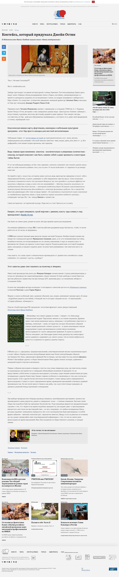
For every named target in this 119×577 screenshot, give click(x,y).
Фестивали (5, 458)
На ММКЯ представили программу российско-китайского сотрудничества (14, 536)
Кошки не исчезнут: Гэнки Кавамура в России (72, 523)
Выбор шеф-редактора (67, 458)
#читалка (24, 448)
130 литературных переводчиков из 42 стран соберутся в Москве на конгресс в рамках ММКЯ (14, 491)
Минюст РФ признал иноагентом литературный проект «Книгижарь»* (103, 133)
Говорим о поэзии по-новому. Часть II (42, 526)
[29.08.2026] (74, 460)
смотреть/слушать (52, 24)
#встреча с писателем (81, 535)
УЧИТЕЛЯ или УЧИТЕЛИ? (42, 479)
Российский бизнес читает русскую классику (103, 118)
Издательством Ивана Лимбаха (20, 310)
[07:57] (44, 460)
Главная (10, 452)
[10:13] (15, 460)
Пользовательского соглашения (81, 2)
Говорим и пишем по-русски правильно (41, 458)
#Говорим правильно (36, 488)
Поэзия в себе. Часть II (40, 522)
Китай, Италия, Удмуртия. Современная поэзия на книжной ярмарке (72, 481)
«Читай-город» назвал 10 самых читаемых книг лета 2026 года (103, 110)
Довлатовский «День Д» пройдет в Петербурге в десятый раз (104, 125)
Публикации (34, 502)
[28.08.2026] (15, 504)
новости (35, 24)
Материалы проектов (22, 452)
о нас (80, 24)
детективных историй (34, 138)
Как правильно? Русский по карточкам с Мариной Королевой (43, 484)
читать (42, 24)
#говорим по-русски (47, 488)
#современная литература (68, 535)
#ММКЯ (4, 496)
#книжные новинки (14, 448)
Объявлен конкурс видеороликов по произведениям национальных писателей (104, 150)
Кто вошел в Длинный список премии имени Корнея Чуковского (104, 142)
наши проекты (71, 24)
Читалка (17, 30)
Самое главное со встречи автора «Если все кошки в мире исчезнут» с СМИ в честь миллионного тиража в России (74, 530)
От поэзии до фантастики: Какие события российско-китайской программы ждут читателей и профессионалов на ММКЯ (14, 527)
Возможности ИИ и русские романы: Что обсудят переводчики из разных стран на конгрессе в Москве (15, 482)
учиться (62, 24)
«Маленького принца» (77, 287)
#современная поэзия (70, 498)
